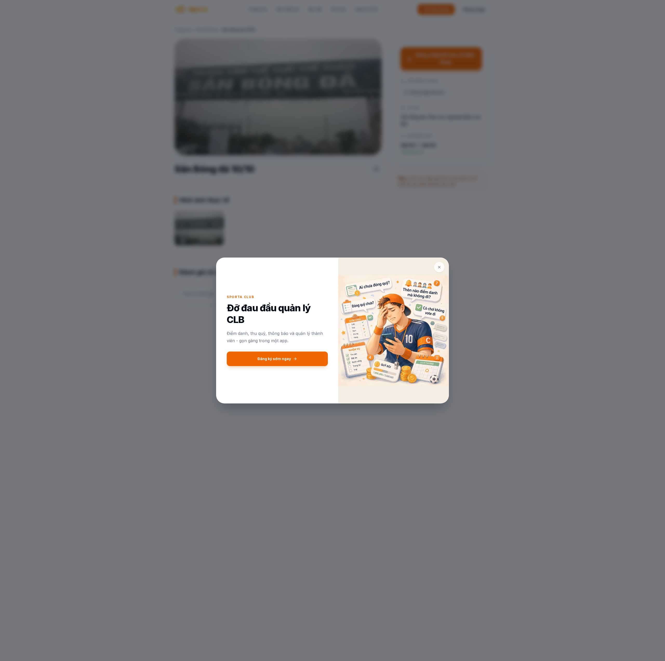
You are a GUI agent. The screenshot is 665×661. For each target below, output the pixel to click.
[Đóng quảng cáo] (439, 267)
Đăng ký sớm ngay (274, 358)
